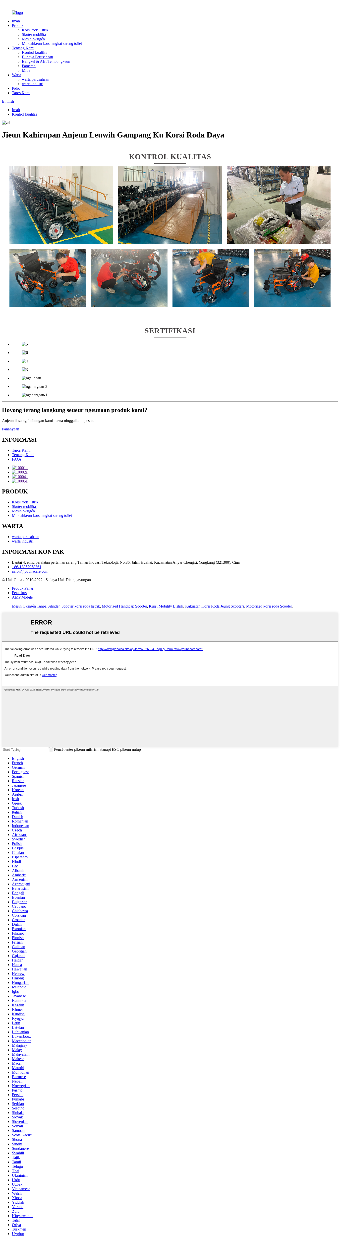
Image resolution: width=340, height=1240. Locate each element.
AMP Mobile (22, 597)
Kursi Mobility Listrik (166, 606)
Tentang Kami (23, 48)
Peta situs (19, 593)
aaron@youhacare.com (30, 571)
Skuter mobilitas (34, 34)
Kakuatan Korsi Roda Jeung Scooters (214, 606)
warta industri (32, 84)
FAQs (16, 459)
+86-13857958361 (26, 567)
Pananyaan (10, 429)
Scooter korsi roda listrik (80, 606)
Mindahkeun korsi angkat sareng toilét (52, 43)
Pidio (16, 88)
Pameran (29, 66)
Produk (17, 25)
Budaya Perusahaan (37, 57)
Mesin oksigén (33, 39)
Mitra (26, 70)
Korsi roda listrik (35, 30)
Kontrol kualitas (34, 52)
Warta (16, 75)
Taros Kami (21, 93)
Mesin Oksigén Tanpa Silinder (35, 606)
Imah (16, 21)
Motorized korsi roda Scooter (269, 606)
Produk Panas (23, 588)
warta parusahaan (35, 79)
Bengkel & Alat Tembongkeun (46, 61)
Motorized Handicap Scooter (124, 606)
